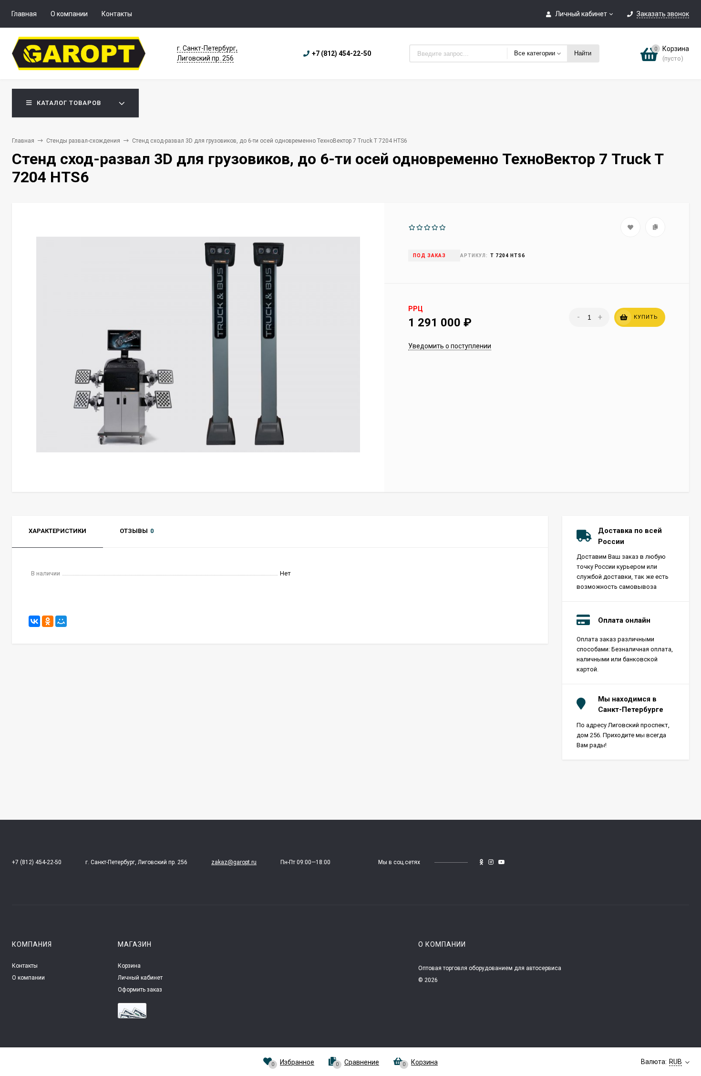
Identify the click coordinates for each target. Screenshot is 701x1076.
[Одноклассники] (47, 621)
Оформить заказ (140, 989)
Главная (24, 14)
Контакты (117, 14)
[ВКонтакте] (34, 621)
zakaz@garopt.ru (234, 862)
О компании (69, 14)
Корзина (129, 965)
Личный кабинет (140, 977)
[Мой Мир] (61, 621)
